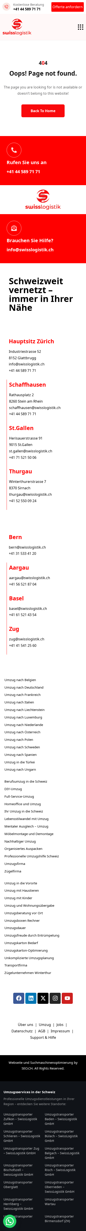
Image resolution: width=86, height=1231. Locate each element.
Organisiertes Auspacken (23, 848)
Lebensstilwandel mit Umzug (26, 818)
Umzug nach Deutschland (23, 687)
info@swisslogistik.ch (30, 250)
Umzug (45, 1024)
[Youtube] (67, 998)
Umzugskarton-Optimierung (26, 950)
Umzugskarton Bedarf (21, 943)
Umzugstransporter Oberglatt (18, 1184)
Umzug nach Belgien (20, 680)
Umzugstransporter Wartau (59, 1201)
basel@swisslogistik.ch (28, 608)
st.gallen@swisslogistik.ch (30, 451)
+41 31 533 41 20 (22, 553)
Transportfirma (15, 965)
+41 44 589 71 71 (23, 172)
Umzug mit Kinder (18, 898)
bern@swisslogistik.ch (27, 547)
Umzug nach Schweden (22, 747)
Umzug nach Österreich (22, 732)
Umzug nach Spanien (20, 754)
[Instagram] (55, 998)
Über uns (25, 1024)
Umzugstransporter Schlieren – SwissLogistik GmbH (22, 1136)
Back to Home (43, 110)
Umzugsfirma (14, 863)
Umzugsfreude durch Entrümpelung (31, 935)
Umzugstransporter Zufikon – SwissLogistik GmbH (20, 1119)
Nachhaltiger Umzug (20, 841)
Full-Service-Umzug (19, 796)
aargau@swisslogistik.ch (29, 577)
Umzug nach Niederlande (23, 724)
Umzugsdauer (15, 928)
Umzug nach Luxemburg (23, 717)
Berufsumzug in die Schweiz (25, 781)
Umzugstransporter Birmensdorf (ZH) (59, 1218)
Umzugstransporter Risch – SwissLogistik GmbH (60, 1170)
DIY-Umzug (13, 789)
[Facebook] (18, 998)
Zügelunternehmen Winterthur (27, 972)
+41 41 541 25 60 (22, 645)
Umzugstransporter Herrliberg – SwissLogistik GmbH (18, 1204)
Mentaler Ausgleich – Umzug (26, 826)
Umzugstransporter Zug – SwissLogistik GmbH (21, 1150)
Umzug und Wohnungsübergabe (29, 905)
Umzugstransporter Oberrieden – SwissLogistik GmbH (59, 1187)
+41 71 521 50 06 (22, 457)
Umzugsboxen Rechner (22, 920)
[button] (9, 1221)
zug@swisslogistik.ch (26, 639)
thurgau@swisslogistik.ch (30, 494)
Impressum (61, 1031)
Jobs (60, 1024)
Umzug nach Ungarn (20, 769)
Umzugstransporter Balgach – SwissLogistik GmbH (62, 1153)
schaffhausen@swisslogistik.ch (35, 407)
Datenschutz (22, 1031)
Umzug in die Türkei (19, 762)
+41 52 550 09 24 (22, 500)
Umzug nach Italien (19, 702)
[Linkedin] (30, 998)
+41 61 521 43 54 (22, 614)
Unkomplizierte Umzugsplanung (29, 958)
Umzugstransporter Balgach (18, 1218)
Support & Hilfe (43, 1037)
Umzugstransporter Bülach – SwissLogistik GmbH (61, 1136)
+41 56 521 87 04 (22, 584)
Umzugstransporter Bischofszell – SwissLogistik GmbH (18, 1170)
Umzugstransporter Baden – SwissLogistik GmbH (61, 1119)
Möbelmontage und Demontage (28, 834)
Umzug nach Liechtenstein (24, 709)
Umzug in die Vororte (20, 883)
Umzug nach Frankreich (22, 694)
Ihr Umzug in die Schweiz (23, 811)
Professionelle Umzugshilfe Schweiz (31, 856)
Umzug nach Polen (18, 739)
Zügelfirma (12, 871)
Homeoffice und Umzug (22, 804)
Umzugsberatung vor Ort (23, 913)
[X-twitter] (43, 998)
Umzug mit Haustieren (21, 890)
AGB (42, 1031)
